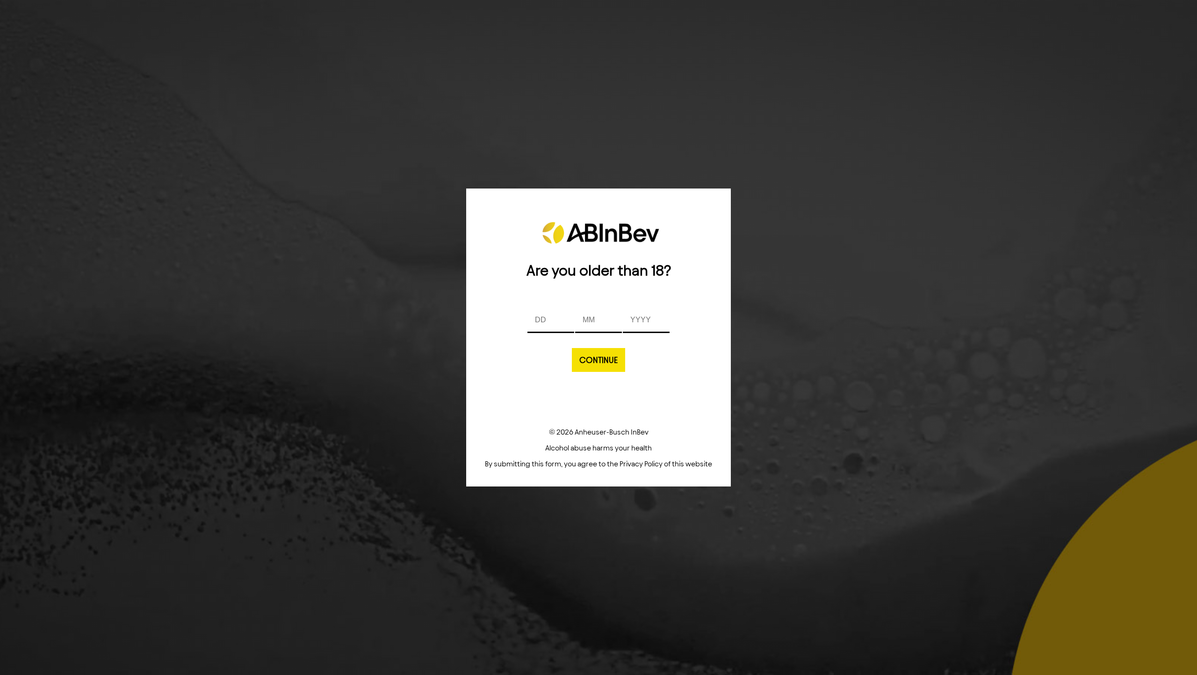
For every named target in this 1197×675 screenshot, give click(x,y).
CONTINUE (598, 360)
